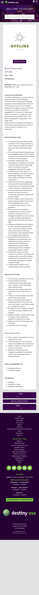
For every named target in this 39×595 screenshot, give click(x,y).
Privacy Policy (19, 454)
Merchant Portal (19, 456)
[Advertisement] (19, 560)
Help (19, 431)
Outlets (19, 423)
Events (20, 427)
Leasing (19, 420)
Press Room (19, 443)
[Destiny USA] (19, 512)
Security (19, 433)
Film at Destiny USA (19, 445)
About (19, 441)
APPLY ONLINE (19, 62)
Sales (19, 425)
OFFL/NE (8, 72)
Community (19, 458)
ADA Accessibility (19, 452)
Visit (19, 416)
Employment (19, 450)
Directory (19, 418)
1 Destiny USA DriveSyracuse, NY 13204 (19, 525)
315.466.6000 (19, 528)
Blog (19, 435)
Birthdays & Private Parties (19, 429)
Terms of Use (23, 533)
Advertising (19, 447)
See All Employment (19, 401)
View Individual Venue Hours (19, 500)
